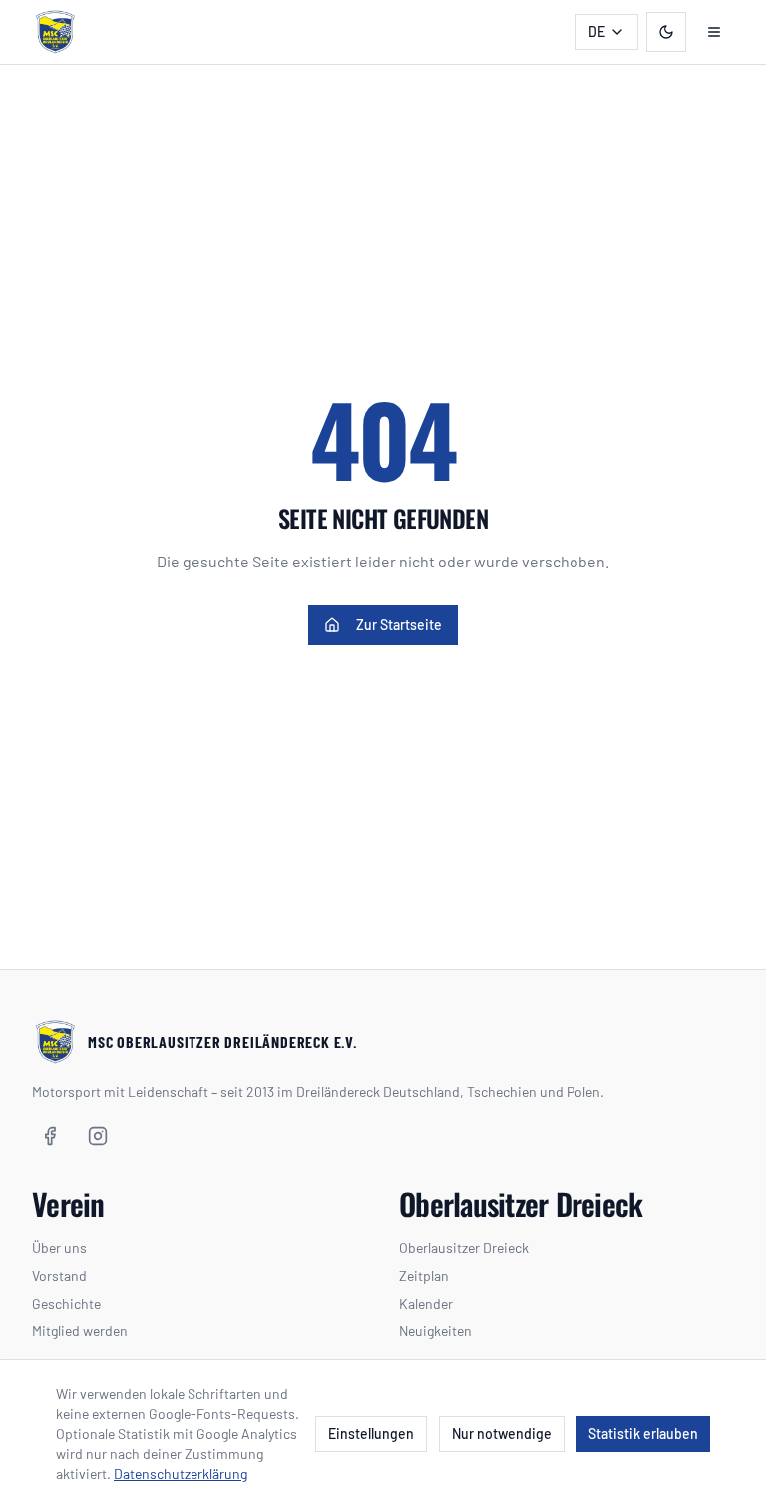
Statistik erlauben (643, 1433)
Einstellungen (371, 1433)
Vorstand (59, 1275)
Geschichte (66, 1303)
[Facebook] (50, 1136)
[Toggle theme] (666, 32)
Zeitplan (424, 1275)
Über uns (59, 1247)
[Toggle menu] (714, 32)
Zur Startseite (399, 624)
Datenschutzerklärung (180, 1473)
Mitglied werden (80, 1330)
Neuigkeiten (435, 1330)
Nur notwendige (502, 1433)
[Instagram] (98, 1136)
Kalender (426, 1303)
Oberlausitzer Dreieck (464, 1247)
